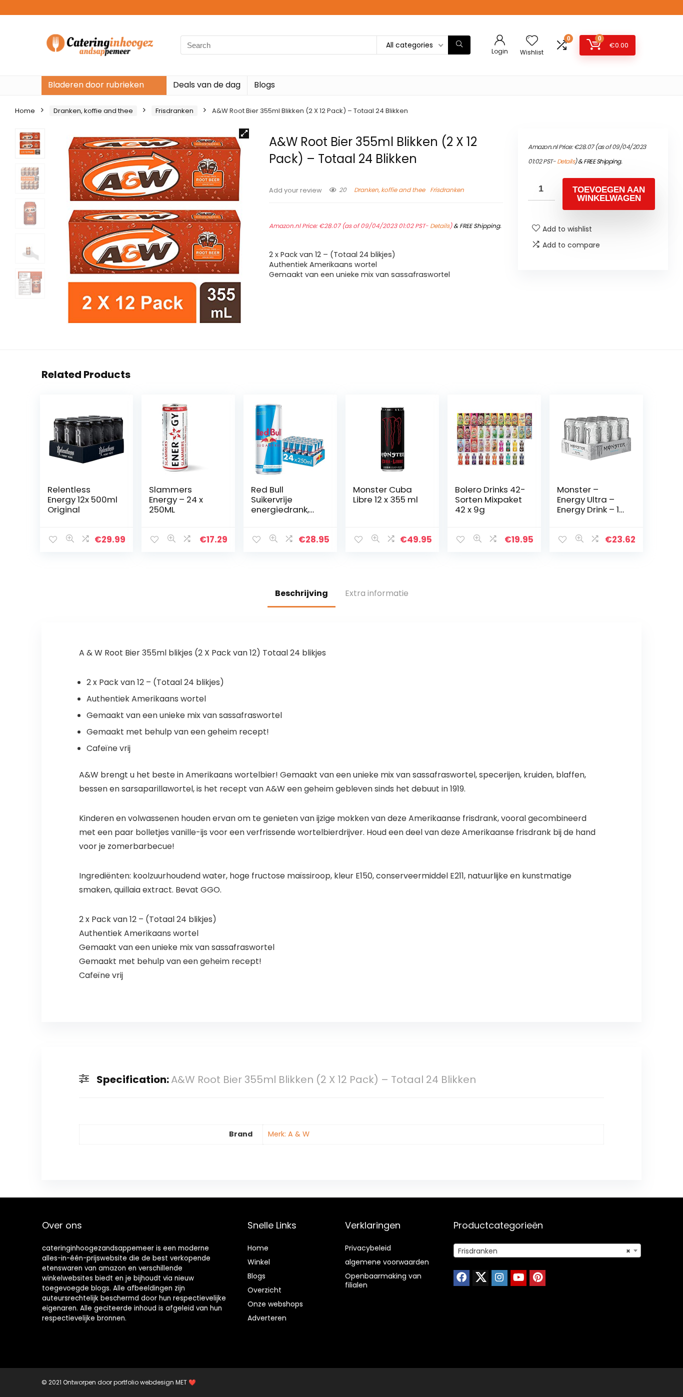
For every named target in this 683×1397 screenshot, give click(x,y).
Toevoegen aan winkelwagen (608, 194)
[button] (244, 133)
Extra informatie (376, 593)
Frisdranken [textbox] (544, 1251)
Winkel (259, 1262)
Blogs (264, 84)
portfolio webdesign (144, 1382)
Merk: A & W (289, 1134)
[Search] (459, 45)
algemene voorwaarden (387, 1262)
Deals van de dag (206, 84)
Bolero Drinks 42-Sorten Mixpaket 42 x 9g (490, 500)
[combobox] (547, 1251)
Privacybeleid (368, 1248)
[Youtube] (518, 1278)
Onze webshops (275, 1304)
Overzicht (265, 1290)
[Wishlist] (532, 41)
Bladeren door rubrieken (96, 84)
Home (25, 111)
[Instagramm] (500, 1278)
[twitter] (480, 1278)
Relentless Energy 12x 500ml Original (83, 500)
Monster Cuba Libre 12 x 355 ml (385, 495)
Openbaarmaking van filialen (383, 1280)
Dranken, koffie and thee (93, 111)
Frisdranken (175, 111)
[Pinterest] (538, 1278)
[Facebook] (462, 1278)
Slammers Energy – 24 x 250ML (176, 500)
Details (440, 226)
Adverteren (267, 1318)
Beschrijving (301, 593)
